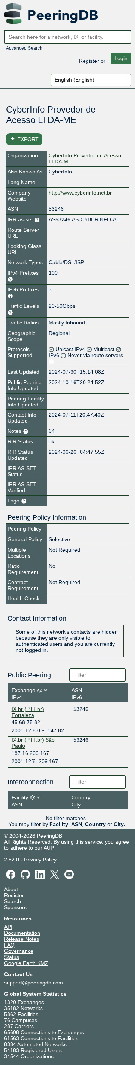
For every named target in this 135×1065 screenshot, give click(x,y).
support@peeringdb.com (33, 983)
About (11, 889)
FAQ (9, 945)
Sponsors (15, 907)
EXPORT (24, 139)
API (8, 927)
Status (11, 957)
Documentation (22, 933)
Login (121, 58)
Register (89, 61)
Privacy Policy (40, 860)
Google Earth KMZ (26, 963)
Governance (18, 951)
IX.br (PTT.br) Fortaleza (28, 712)
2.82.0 (11, 860)
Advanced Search (24, 48)
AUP (48, 848)
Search (12, 901)
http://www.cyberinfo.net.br (80, 193)
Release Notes (21, 939)
